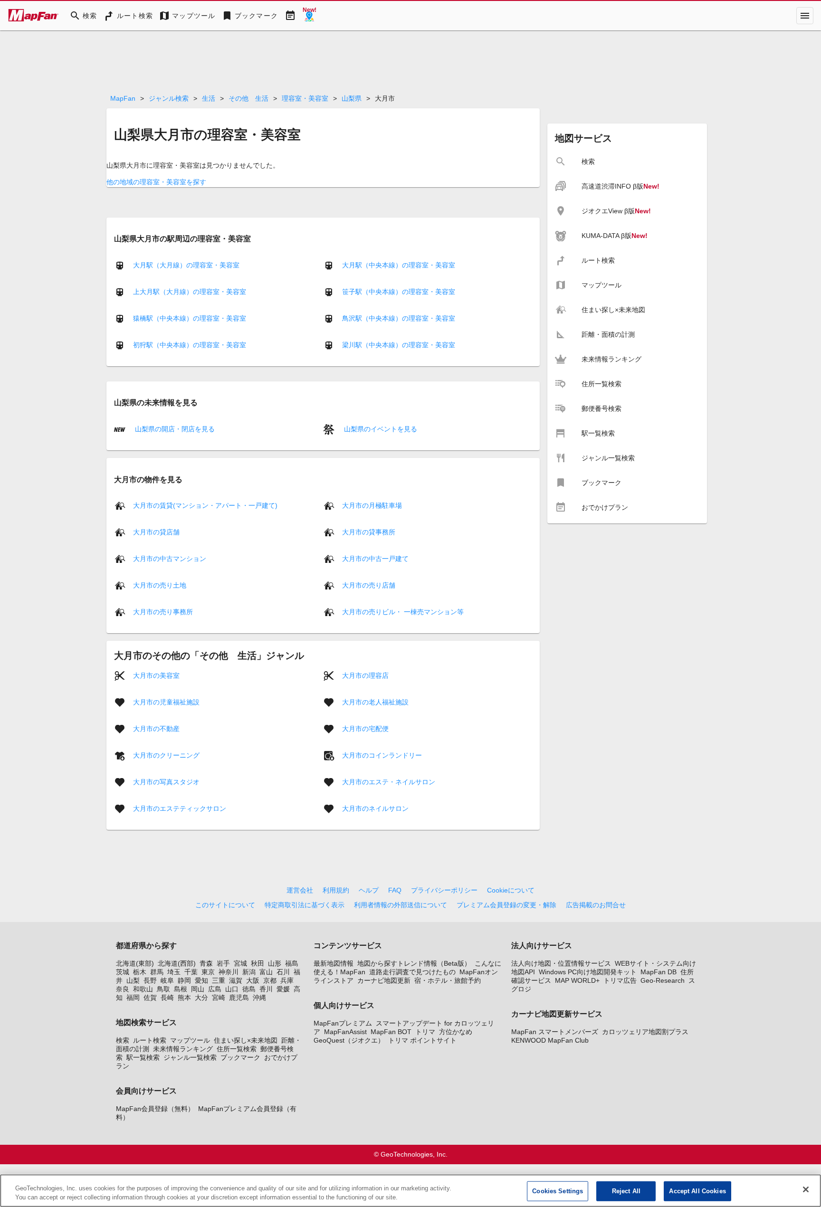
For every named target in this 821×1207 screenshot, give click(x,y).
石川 (283, 972)
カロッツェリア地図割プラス (645, 1032)
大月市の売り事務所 (163, 612)
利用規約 (336, 890)
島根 (180, 989)
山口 (232, 989)
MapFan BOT (391, 1032)
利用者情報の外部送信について (400, 905)
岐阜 (167, 980)
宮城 (240, 963)
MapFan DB (658, 972)
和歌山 (143, 989)
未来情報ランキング (183, 1049)
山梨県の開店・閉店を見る (174, 429)
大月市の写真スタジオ (166, 782)
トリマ (425, 1032)
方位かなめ (455, 1032)
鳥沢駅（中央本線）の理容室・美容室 (398, 318)
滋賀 (235, 980)
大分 (201, 997)
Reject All (626, 1191)
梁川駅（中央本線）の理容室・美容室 (398, 345)
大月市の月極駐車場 (372, 505)
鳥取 (163, 989)
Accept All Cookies (697, 1191)
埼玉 (174, 972)
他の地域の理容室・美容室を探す (156, 182)
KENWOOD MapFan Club (550, 1040)
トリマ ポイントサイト (422, 1040)
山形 (274, 963)
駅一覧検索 (143, 1057)
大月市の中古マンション (169, 558)
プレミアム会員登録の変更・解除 (506, 905)
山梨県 (352, 98)
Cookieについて (511, 890)
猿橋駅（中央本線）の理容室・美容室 (189, 318)
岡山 (197, 989)
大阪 (252, 980)
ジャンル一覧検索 (190, 1057)
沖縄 (259, 997)
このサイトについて (225, 905)
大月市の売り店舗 (368, 585)
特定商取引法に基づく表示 (304, 905)
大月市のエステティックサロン (179, 808)
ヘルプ (369, 890)
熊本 (184, 997)
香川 (266, 989)
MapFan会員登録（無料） (155, 1108)
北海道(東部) (135, 963)
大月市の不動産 (156, 728)
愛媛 (283, 989)
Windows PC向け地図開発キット (588, 972)
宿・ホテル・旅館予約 (447, 980)
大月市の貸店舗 (156, 532)
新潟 (249, 972)
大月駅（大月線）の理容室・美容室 (186, 265)
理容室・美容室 (305, 98)
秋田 (257, 963)
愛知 (201, 980)
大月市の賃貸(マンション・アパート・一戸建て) (205, 505)
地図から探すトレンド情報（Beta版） (414, 963)
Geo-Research (662, 980)
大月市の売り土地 (159, 585)
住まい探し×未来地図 (245, 1040)
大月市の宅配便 (365, 728)
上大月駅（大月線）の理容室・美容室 (189, 291)
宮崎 (218, 997)
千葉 (191, 972)
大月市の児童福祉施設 (166, 702)
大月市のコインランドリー (382, 755)
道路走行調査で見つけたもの (412, 972)
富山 (266, 972)
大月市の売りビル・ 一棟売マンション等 (403, 612)
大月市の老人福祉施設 (375, 702)
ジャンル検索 (169, 98)
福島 (291, 963)
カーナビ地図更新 (383, 980)
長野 (150, 980)
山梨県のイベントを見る (379, 429)
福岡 (133, 997)
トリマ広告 (620, 980)
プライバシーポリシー (444, 890)
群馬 (156, 972)
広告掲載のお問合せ (596, 905)
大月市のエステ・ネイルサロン (388, 782)
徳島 (249, 989)
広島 (214, 989)
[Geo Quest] (309, 15)
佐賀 (150, 997)
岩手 (223, 963)
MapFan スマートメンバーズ (554, 1032)
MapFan (122, 98)
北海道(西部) (177, 963)
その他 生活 (248, 98)
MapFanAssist (345, 1032)
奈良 (122, 989)
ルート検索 (149, 1040)
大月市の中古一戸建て (375, 558)
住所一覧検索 (237, 1049)
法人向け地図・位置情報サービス (561, 963)
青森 (206, 963)
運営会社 (299, 890)
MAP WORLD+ (577, 980)
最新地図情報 (333, 963)
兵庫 (287, 980)
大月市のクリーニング (166, 755)
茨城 (122, 972)
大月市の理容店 (365, 675)
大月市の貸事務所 (368, 532)
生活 (208, 98)
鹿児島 (239, 997)
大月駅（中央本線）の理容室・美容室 (398, 265)
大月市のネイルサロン (375, 808)
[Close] (805, 1189)
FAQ (394, 890)
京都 (270, 980)
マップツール (190, 1040)
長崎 (167, 997)
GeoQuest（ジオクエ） (349, 1040)
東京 (208, 972)
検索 (122, 1040)
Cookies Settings (557, 1191)
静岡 (184, 980)
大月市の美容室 (156, 675)
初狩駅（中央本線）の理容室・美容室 (189, 345)
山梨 (133, 980)
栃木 (139, 972)
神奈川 (229, 972)
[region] (410, 1190)
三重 (218, 980)
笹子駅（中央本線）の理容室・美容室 (398, 291)
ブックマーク (240, 1057)
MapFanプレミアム (343, 1023)
